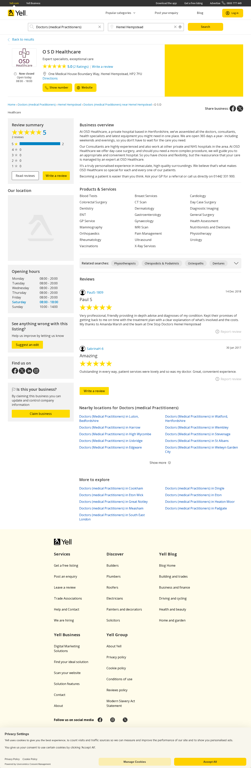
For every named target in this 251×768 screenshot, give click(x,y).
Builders (112, 565)
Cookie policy (116, 668)
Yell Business (33, 3)
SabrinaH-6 (95, 348)
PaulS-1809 (95, 292)
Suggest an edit (27, 345)
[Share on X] (240, 108)
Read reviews (25, 176)
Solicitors (113, 620)
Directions (50, 78)
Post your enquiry (166, 13)
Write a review (102, 66)
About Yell (113, 646)
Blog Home (167, 565)
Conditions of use (119, 679)
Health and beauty (172, 609)
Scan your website (67, 673)
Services (62, 554)
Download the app (166, 3)
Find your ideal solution (71, 662)
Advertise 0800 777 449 (226, 3)
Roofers (112, 587)
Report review (231, 331)
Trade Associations (68, 598)
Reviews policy (116, 690)
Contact (59, 695)
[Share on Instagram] (112, 719)
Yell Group (117, 634)
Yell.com (14, 3)
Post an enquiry (65, 576)
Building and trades (173, 576)
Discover (115, 554)
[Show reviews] (27, 133)
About (58, 706)
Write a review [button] (56, 176)
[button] (99, 27)
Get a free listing (193, 3)
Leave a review (64, 587)
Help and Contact (66, 609)
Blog (200, 13)
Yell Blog (168, 554)
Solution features (67, 684)
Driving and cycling (173, 598)
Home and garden (172, 620)
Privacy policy (116, 657)
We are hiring (64, 620)
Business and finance (174, 587)
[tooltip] (180, 27)
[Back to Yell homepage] (17, 13)
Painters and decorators (124, 609)
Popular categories (118, 13)
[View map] (41, 228)
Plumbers (113, 576)
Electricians (114, 598)
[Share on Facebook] (233, 108)
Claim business (41, 414)
